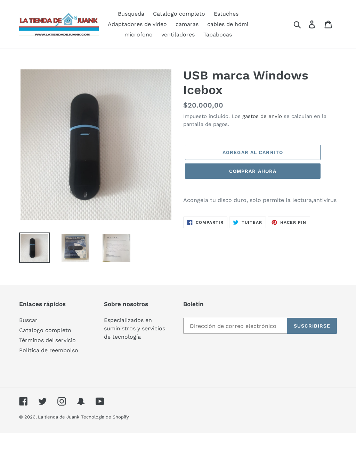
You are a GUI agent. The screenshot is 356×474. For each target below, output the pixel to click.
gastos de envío (262, 116)
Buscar (28, 320)
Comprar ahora (253, 171)
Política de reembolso (48, 350)
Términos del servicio (47, 340)
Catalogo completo (45, 330)
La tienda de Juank (58, 417)
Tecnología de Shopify (105, 417)
